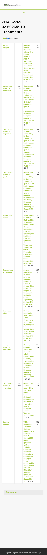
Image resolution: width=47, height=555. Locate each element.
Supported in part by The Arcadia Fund (18, 553)
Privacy (34, 553)
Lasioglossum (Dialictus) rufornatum (8, 386)
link (4, 38)
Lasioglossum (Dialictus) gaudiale (8, 174)
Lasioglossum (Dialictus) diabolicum (8, 88)
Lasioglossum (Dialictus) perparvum (8, 131)
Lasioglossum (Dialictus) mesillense (8, 347)
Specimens (11, 492)
